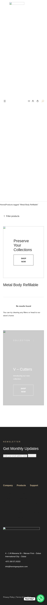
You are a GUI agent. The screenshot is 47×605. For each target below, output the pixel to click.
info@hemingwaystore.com (16, 566)
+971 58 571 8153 (12, 561)
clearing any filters (20, 312)
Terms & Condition (23, 597)
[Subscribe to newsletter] (32, 455)
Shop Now (23, 260)
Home (2, 205)
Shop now (23, 390)
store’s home (8, 316)
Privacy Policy (8, 597)
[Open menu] (4, 101)
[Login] (33, 101)
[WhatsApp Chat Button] (40, 598)
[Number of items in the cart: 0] (37, 101)
